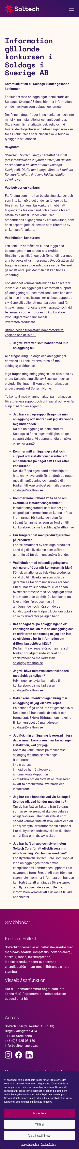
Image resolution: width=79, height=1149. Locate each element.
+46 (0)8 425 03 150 (20, 1041)
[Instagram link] (8, 1054)
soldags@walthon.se (20, 366)
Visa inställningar (39, 1135)
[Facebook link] (18, 1054)
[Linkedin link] (29, 1054)
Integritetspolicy (30, 1144)
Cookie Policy (48, 1144)
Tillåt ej (39, 1124)
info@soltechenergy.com (23, 1046)
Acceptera (39, 1113)
